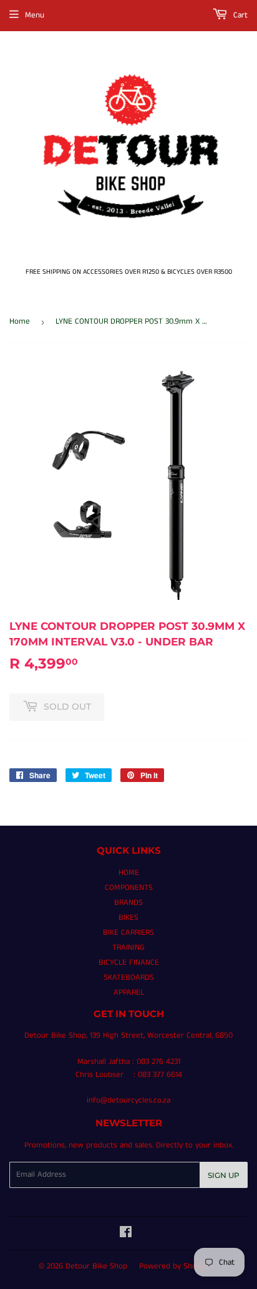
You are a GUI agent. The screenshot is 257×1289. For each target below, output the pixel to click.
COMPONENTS (129, 888)
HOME (129, 873)
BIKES (128, 918)
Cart (239, 15)
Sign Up (224, 1175)
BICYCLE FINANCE (129, 962)
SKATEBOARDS (129, 977)
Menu (34, 15)
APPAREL (129, 992)
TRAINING (128, 947)
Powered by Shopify (174, 1266)
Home (19, 321)
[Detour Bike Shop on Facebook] (125, 1234)
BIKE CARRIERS (128, 933)
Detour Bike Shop (96, 1266)
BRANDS (128, 903)
